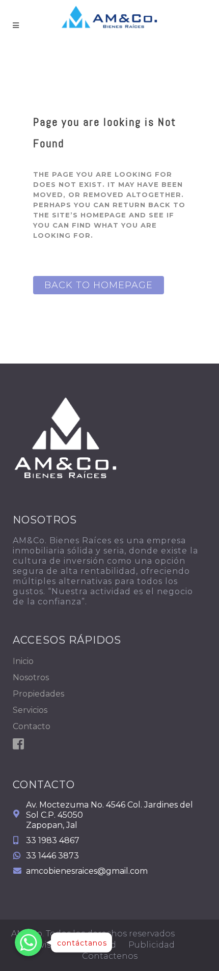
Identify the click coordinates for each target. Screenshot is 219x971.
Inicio (23, 661)
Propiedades (38, 694)
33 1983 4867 (52, 840)
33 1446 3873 (52, 856)
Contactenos (110, 956)
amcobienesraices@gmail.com (87, 871)
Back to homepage (98, 285)
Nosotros (31, 677)
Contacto (31, 726)
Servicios (30, 710)
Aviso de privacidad (75, 945)
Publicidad (151, 945)
